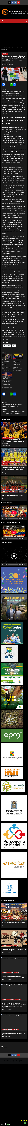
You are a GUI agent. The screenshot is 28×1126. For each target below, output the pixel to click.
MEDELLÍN (19, 918)
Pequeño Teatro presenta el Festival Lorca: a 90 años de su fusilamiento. (14, 950)
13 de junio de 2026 (7, 473)
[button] (2, 21)
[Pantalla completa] (25, 518)
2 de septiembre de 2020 (8, 64)
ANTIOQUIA (5, 999)
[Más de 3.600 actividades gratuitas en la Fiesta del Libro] (14, 912)
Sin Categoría (11, 491)
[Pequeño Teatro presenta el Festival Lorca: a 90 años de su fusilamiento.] (14, 938)
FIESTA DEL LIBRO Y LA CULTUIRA (9, 918)
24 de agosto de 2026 (7, 926)
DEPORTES (11, 437)
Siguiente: (13, 411)
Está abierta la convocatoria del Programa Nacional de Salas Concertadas (6, 362)
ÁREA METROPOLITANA (7, 1029)
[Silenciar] (23, 518)
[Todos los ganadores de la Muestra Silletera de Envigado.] (14, 1022)
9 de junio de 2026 (6, 499)
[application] (14, 512)
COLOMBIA (5, 53)
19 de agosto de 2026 (7, 952)
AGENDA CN (5, 916)
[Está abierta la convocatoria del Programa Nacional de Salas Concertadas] (7, 356)
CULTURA (11, 916)
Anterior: (12, 404)
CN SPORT (12, 461)
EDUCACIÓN (11, 999)
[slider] (13, 564)
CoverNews (13, 1062)
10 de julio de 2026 (6, 445)
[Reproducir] (3, 518)
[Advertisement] (14, 33)
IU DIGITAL (18, 999)
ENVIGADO (16, 1029)
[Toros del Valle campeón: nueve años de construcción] (14, 484)
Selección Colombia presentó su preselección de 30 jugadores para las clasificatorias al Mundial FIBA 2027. (13, 469)
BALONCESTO (5, 461)
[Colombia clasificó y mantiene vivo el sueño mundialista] (14, 431)
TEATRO (16, 945)
